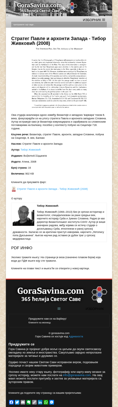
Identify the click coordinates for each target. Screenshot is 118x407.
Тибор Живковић (31, 149)
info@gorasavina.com (77, 375)
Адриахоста (76, 336)
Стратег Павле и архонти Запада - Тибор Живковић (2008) (52, 188)
